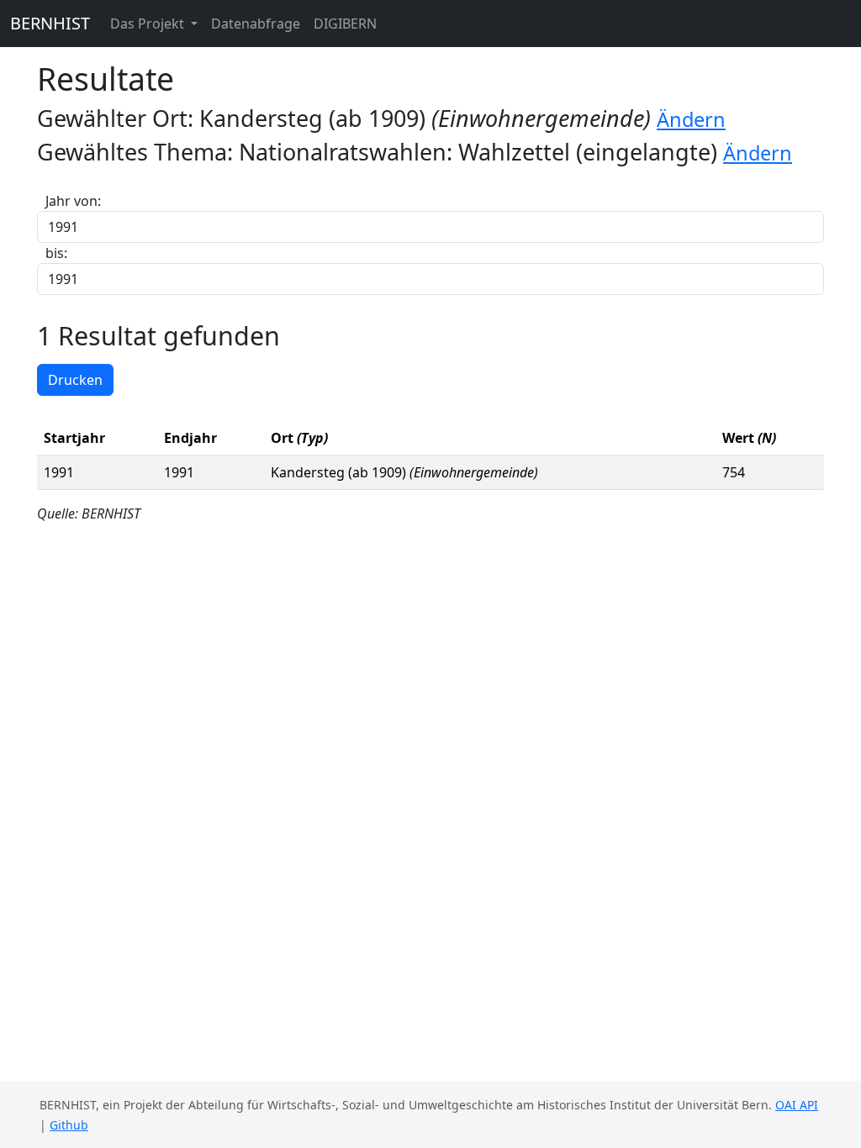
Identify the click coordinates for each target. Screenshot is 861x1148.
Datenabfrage (255, 23)
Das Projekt (149, 23)
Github (69, 1125)
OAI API (796, 1105)
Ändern (691, 119)
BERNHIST (50, 23)
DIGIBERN (345, 23)
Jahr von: (73, 201)
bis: (56, 253)
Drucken (75, 380)
